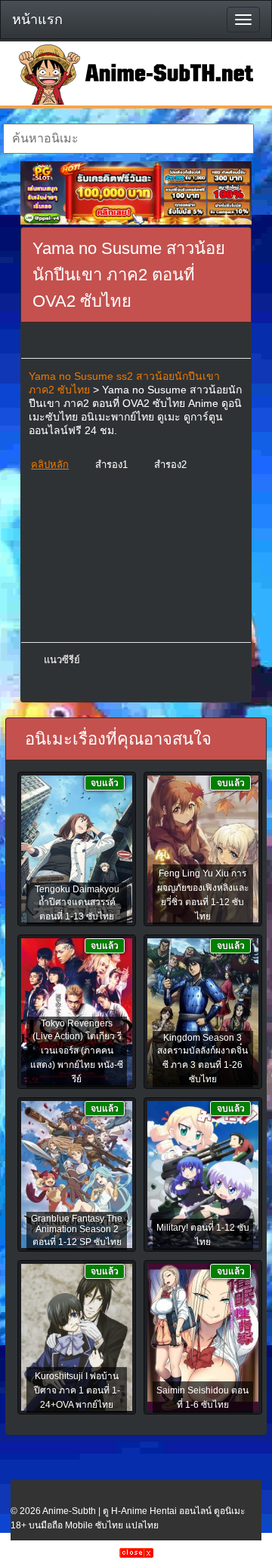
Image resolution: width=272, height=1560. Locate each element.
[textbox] (128, 139)
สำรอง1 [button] (111, 464)
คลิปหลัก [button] (50, 464)
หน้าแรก (37, 19)
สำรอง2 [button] (170, 464)
